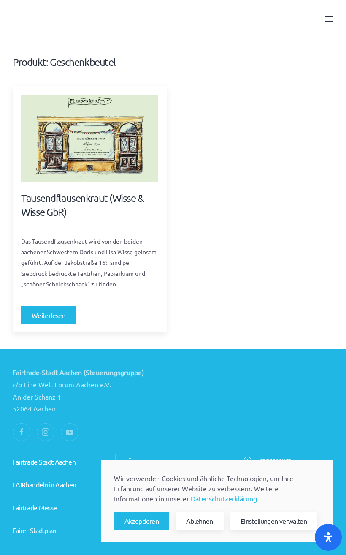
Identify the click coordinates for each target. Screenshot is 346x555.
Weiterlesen (48, 315)
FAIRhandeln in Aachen (44, 484)
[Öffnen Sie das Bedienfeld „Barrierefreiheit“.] (328, 537)
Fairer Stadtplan (34, 530)
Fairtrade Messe (35, 507)
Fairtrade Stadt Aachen (44, 461)
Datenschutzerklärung (224, 498)
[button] (329, 19)
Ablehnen (199, 521)
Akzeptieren (141, 521)
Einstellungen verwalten (274, 521)
